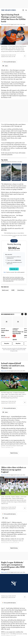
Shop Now (6, 343)
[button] (23, 10)
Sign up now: (4, 24)
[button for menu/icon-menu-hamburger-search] (26, 10)
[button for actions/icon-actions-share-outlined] (24, 56)
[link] (8, 10)
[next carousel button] (25, 487)
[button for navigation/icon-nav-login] (23, 10)
